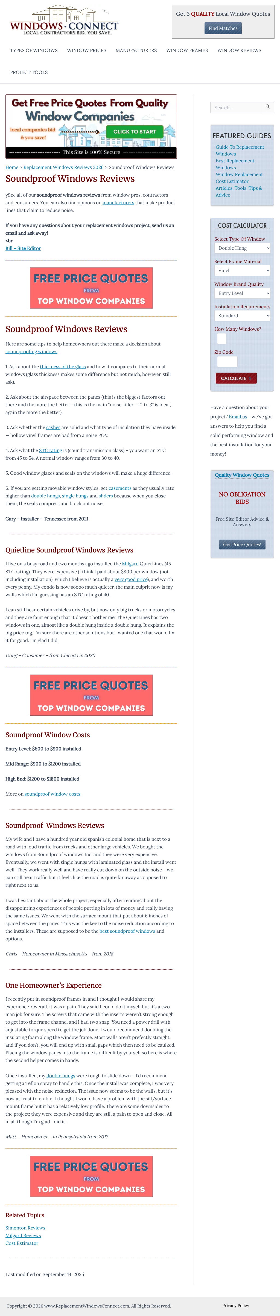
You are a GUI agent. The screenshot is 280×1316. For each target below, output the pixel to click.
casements (120, 488)
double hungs (45, 496)
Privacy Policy (235, 1305)
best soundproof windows (127, 931)
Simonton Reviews (25, 1228)
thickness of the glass (63, 367)
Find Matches (223, 28)
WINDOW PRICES (86, 50)
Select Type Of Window (239, 239)
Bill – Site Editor (23, 248)
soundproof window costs (52, 794)
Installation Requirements (242, 307)
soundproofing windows (31, 352)
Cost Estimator (21, 1243)
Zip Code (224, 352)
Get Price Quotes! (242, 545)
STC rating (50, 450)
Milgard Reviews (23, 1236)
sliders (106, 496)
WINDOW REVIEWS (239, 50)
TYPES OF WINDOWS (34, 50)
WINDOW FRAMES (187, 50)
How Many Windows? (237, 329)
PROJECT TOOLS (29, 72)
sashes (53, 427)
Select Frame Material (238, 261)
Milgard (130, 564)
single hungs (75, 496)
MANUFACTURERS (136, 50)
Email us (238, 417)
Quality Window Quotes (242, 475)
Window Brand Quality (239, 284)
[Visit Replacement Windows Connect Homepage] (91, 126)
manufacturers (118, 203)
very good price (131, 579)
